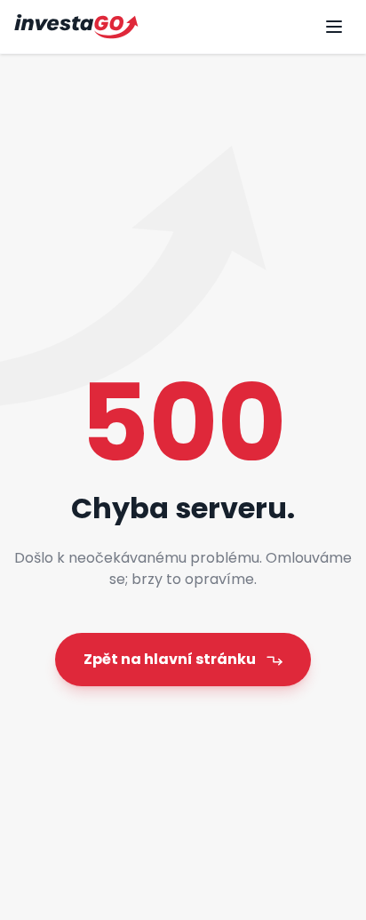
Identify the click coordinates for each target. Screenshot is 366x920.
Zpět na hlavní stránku (170, 659)
